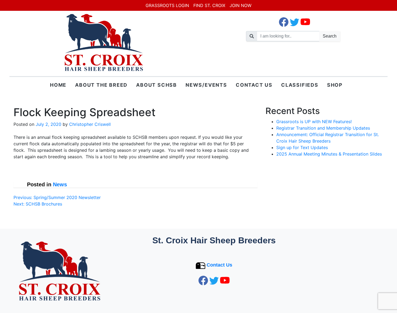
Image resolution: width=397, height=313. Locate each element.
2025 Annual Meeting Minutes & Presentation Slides (329, 154)
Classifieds (299, 85)
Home (58, 85)
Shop (335, 85)
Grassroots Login (167, 5)
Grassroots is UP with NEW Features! (314, 121)
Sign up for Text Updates (302, 147)
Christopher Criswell (90, 124)
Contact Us (254, 85)
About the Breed (101, 85)
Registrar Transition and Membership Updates (323, 128)
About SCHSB (156, 85)
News (60, 184)
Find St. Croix (209, 5)
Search (330, 36)
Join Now (240, 5)
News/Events (206, 85)
